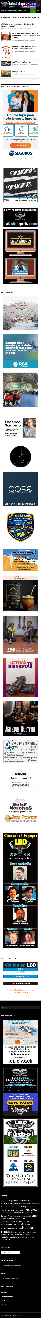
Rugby (3, 1235)
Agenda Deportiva (17, 1201)
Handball (21, 1219)
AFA (7, 1201)
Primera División (31, 1232)
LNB (29, 1224)
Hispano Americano (7, 1221)
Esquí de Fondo (5, 1212)
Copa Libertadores (18, 1210)
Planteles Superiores (19, 1232)
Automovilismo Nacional (8, 1207)
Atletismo (28, 1201)
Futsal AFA (6, 1216)
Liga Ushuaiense (20, 1224)
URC (9, 1239)
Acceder (4, 1292)
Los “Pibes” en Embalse (21, 62)
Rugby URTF (10, 1235)
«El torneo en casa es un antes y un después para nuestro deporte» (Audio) (26, 35)
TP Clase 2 (31, 1237)
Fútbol (34, 1215)
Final (26, 1212)
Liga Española (6, 1224)
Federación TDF (19, 1213)
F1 (11, 1213)
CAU (31, 1207)
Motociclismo (16, 1228)
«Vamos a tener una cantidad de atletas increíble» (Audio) (24, 47)
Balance (18, 1207)
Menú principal (38, 10)
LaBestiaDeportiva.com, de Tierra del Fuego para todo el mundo (15, 10)
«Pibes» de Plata (18, 71)
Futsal (30, 1213)
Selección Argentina (22, 1235)
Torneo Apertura (23, 1237)
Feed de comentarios (8, 1301)
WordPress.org (6, 1305)
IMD (28, 1221)
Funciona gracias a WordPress (10, 1315)
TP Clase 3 (4, 1239)
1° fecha (3, 1201)
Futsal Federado (24, 1216)
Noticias (28, 1228)
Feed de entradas (7, 1297)
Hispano (27, 1219)
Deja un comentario (25, 29)
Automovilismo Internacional (28, 1204)
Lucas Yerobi (6, 1228)
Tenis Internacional (9, 1237)
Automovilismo (9, 1203)
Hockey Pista (20, 1221)
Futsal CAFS (15, 1216)
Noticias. (6, 1231)
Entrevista (30, 1209)
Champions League (6, 1210)
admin (16, 29)
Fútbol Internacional (9, 1218)
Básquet (25, 1206)
